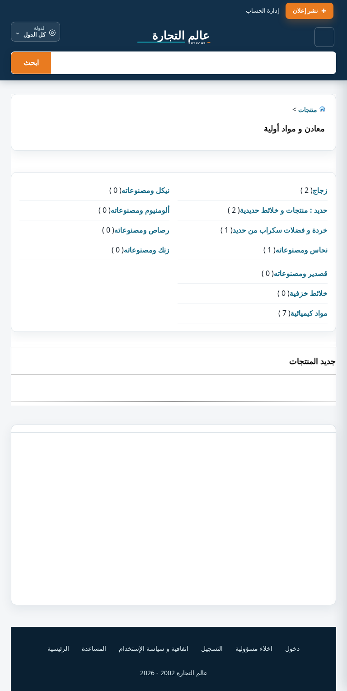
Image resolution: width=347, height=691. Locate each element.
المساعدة (94, 648)
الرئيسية (58, 648)
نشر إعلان (305, 10)
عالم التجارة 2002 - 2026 (173, 672)
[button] (325, 37)
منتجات (306, 109)
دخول (292, 648)
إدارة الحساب (262, 10)
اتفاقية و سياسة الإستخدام (153, 648)
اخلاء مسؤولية (253, 648)
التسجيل (212, 648)
